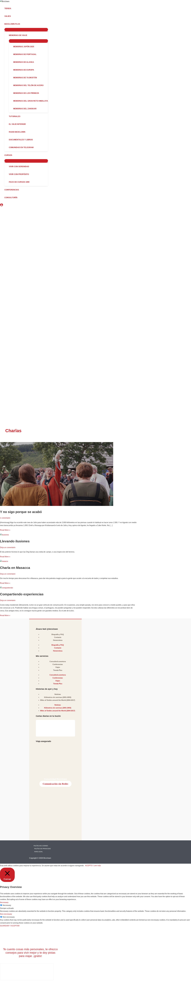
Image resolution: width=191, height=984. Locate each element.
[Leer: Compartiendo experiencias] (6, 588)
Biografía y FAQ (58, 634)
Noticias (57, 694)
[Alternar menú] (26, 29)
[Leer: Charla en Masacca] (4, 561)
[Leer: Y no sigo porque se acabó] (56, 505)
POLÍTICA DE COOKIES (41, 846)
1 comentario (5, 518)
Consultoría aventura (58, 661)
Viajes (57, 667)
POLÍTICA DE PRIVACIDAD (42, 848)
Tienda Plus (57, 670)
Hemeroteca (57, 640)
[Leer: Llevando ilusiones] (4, 535)
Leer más (97, 866)
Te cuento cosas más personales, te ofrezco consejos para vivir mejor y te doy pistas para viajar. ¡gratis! (30, 953)
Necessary (7, 905)
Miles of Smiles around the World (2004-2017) (57, 700)
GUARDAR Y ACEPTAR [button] (10, 926)
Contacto (57, 637)
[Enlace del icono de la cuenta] (1, 205)
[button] (21, 24)
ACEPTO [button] (89, 866)
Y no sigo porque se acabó (21, 512)
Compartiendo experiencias (22, 594)
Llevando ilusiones (15, 541)
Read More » (5, 530)
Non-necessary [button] (6, 914)
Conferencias (58, 664)
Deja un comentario (7, 547)
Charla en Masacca (15, 568)
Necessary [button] (4, 902)
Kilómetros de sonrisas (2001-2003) (57, 697)
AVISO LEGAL (38, 851)
